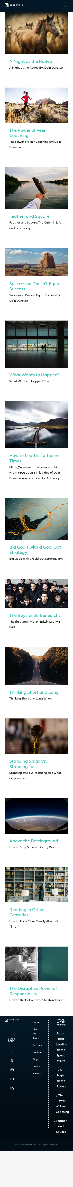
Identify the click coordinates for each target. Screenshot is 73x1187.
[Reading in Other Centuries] (36, 884)
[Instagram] (12, 1069)
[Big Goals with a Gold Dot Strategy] (36, 519)
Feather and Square (29, 216)
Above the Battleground (33, 841)
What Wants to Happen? (34, 375)
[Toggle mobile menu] (66, 5)
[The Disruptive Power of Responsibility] (36, 964)
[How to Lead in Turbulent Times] (36, 424)
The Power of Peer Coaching (61, 1104)
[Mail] (12, 1079)
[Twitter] (12, 1060)
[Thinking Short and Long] (36, 666)
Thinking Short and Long (34, 692)
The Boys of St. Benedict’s (34, 615)
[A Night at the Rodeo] (36, 33)
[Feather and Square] (36, 188)
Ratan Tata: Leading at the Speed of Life (61, 1047)
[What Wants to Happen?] (36, 344)
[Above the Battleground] (36, 815)
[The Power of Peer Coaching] (36, 105)
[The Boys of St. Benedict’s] (36, 593)
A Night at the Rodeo (30, 61)
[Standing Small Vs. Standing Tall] (36, 736)
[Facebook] (12, 1051)
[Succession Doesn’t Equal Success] (36, 262)
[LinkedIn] (12, 1088)
